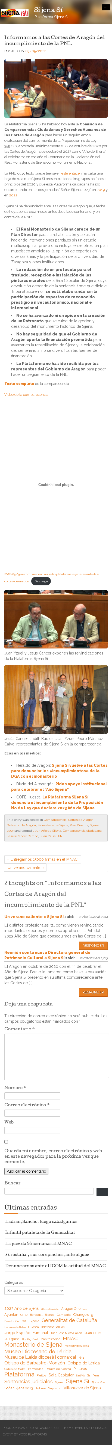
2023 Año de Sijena (47, 831)
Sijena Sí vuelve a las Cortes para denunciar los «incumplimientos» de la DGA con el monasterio (59, 770)
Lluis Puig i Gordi (30, 1339)
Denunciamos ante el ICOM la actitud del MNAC (55, 1266)
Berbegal (36, 1315)
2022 (13, 195)
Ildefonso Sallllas (52, 1327)
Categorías (13, 1282)
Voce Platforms (33, 1434)
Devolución (11, 1321)
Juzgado (12, 1339)
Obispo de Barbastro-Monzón (34, 1363)
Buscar (12, 1183)
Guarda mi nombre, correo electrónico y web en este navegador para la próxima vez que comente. (53, 1156)
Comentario (19, 1029)
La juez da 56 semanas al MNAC (38, 1244)
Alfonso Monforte (50, 1309)
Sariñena (93, 1375)
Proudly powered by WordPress (31, 1428)
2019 (101, 190)
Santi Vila (80, 1375)
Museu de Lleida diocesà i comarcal (40, 1357)
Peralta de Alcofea (58, 1368)
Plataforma (19, 1374)
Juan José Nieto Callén (66, 1333)
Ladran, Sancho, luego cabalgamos (41, 1222)
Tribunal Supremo (48, 1388)
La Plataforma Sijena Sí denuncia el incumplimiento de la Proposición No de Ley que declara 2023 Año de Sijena (57, 802)
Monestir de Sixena (77, 1345)
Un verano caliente (24, 867)
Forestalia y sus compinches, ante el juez (47, 1255)
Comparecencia (55, 820)
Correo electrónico (27, 1105)
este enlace (70, 173)
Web (9, 1122)
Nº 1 (81, 1357)
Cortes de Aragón (81, 820)
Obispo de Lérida (83, 1363)
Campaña (64, 1315)
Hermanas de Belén (15, 1327)
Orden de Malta (15, 1368)
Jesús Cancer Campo (22, 836)
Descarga (41, 581)
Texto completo (19, 384)
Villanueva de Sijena (82, 1387)
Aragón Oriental (74, 1309)
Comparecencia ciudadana (82, 831)
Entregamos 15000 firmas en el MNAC (44, 859)
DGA (23, 1321)
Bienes (49, 1315)
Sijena (59, 1382)
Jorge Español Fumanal (26, 1332)
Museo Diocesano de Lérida (37, 1351)
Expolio (34, 1321)
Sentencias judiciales (28, 1381)
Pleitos (41, 1375)
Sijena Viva (98, 1382)
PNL (61, 836)
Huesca (33, 1327)
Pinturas (80, 1369)
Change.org (83, 1314)
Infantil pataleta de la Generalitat (40, 1233)
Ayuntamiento (15, 1315)
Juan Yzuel (48, 836)
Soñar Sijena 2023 (18, 1388)
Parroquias (35, 1369)
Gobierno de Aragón (21, 825)
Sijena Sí (77, 1381)
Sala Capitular (61, 1375)
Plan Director (79, 825)
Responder (93, 945)
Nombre (15, 1088)
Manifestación (50, 1339)
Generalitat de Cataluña (69, 1320)
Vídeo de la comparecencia (26, 395)
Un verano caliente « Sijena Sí (34, 917)
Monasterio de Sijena (53, 825)
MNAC (70, 1338)
